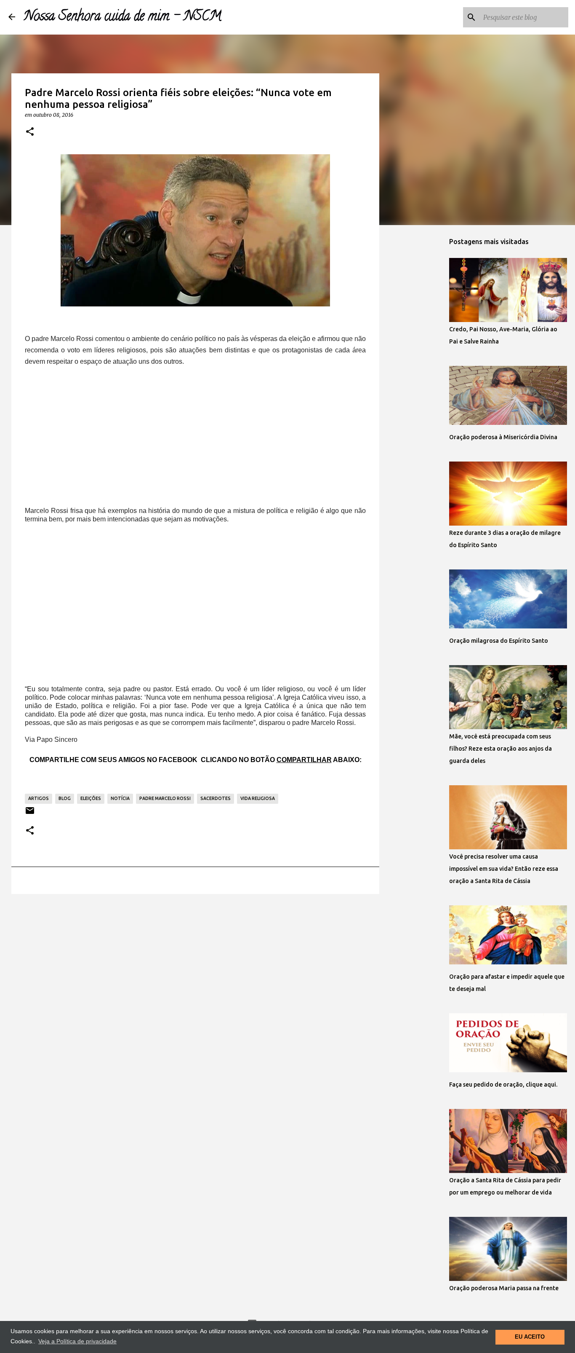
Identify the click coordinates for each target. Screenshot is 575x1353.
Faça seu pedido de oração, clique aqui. (503, 1084)
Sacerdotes (215, 798)
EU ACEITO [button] (530, 1337)
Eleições (90, 798)
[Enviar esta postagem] (30, 813)
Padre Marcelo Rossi (165, 798)
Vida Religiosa (257, 798)
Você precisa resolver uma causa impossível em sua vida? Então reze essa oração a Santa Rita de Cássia (503, 868)
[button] (30, 131)
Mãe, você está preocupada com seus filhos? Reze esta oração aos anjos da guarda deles (500, 748)
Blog (65, 798)
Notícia (120, 798)
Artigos (38, 798)
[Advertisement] (195, 437)
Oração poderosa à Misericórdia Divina (503, 437)
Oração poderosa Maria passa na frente (504, 1288)
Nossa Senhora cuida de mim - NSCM (122, 17)
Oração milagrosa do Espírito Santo (498, 640)
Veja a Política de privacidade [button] (77, 1341)
